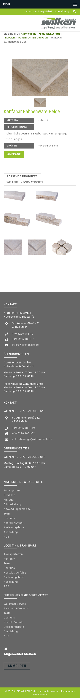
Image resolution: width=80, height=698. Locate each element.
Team (7, 513)
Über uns (9, 518)
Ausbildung (11, 532)
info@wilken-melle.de (25, 344)
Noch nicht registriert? (40, 11)
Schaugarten (12, 490)
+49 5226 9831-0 (22, 333)
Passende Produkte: (22, 176)
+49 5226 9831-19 (23, 427)
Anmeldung (62, 11)
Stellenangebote (14, 527)
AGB (6, 536)
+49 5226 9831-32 (23, 433)
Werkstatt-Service (15, 603)
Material (9, 499)
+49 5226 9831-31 (23, 339)
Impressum (67, 691)
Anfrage (14, 154)
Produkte (10, 38)
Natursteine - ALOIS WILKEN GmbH (41, 34)
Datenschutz (40, 694)
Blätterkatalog (13, 504)
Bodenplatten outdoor (33, 38)
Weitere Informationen (25, 182)
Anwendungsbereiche (17, 509)
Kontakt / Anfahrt (15, 572)
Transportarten (13, 554)
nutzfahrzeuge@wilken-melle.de (32, 439)
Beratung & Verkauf (16, 608)
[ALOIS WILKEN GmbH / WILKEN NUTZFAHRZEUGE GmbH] (58, 28)
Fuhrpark (9, 558)
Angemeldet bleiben (20, 654)
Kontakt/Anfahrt (14, 522)
